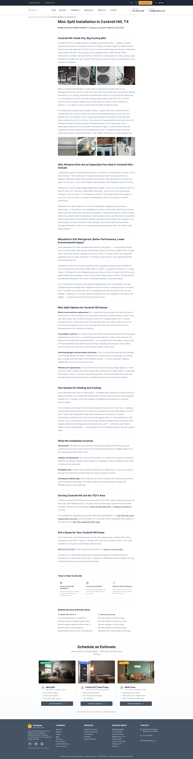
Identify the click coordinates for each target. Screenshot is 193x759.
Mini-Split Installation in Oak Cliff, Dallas (111, 624)
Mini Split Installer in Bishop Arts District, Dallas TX (74, 624)
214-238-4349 (138, 11)
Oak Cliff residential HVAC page (86, 522)
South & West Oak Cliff (100, 507)
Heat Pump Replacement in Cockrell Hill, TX (72, 618)
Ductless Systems (90, 739)
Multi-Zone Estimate (134, 703)
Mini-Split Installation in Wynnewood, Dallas (112, 627)
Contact (113, 10)
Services (62, 10)
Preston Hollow (117, 739)
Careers (58, 734)
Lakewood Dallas (117, 734)
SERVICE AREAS (34, 3)
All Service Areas (118, 729)
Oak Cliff (46, 17)
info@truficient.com (157, 11)
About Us (101, 10)
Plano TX (115, 746)
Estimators (75, 10)
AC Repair (87, 736)
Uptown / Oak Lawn (118, 741)
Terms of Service (61, 746)
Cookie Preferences (62, 744)
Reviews (58, 732)
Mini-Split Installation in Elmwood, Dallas (111, 618)
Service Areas (37, 17)
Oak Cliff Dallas (117, 732)
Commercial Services (91, 732)
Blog (57, 736)
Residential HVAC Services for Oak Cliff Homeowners (75, 631)
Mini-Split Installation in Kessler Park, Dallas (112, 621)
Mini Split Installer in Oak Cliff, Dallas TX (71, 627)
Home (53, 10)
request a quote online (113, 549)
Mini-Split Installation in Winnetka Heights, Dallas (74, 621)
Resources (89, 10)
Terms (131, 756)
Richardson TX (117, 744)
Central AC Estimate (95, 703)
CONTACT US (49, 3)
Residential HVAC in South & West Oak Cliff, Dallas (114, 631)
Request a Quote (97, 28)
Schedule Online (145, 3)
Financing (59, 739)
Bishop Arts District (122, 507)
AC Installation (88, 734)
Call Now (161, 3)
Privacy (124, 756)
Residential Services (90, 729)
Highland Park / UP (118, 736)
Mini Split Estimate (55, 703)
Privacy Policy (60, 741)
